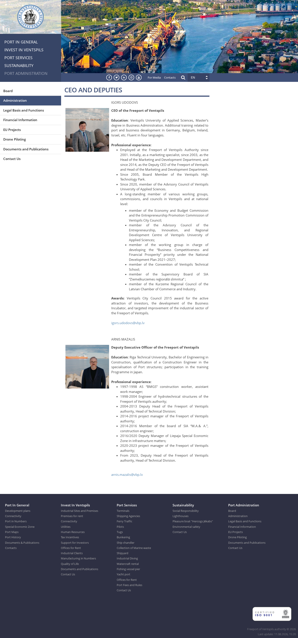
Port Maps (12, 531)
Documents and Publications (25, 149)
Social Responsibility (186, 510)
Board (8, 91)
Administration (15, 100)
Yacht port (123, 574)
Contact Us (12, 158)
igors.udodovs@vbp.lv (128, 323)
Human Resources (73, 531)
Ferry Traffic (124, 521)
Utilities (65, 526)
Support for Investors (75, 542)
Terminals (123, 510)
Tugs (120, 531)
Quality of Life (70, 563)
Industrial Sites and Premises (79, 510)
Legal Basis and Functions (23, 110)
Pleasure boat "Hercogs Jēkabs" (193, 521)
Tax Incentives (70, 537)
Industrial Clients (72, 553)
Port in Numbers (16, 521)
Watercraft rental (128, 563)
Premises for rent (72, 516)
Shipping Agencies (128, 516)
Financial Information (20, 120)
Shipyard (122, 553)
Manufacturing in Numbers (78, 558)
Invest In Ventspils (23, 49)
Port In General (21, 42)
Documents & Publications (22, 542)
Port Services (18, 57)
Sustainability (18, 65)
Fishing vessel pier (128, 569)
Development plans (17, 510)
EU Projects (12, 129)
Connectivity (13, 516)
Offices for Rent (71, 547)
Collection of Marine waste (134, 547)
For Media (154, 77)
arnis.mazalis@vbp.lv (127, 474)
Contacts (170, 77)
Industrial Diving (127, 558)
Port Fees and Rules (129, 584)
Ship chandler (125, 542)
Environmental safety (186, 526)
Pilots (120, 526)
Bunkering (123, 537)
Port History (13, 537)
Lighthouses (180, 516)
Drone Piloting (14, 139)
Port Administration (26, 73)
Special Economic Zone (19, 526)
